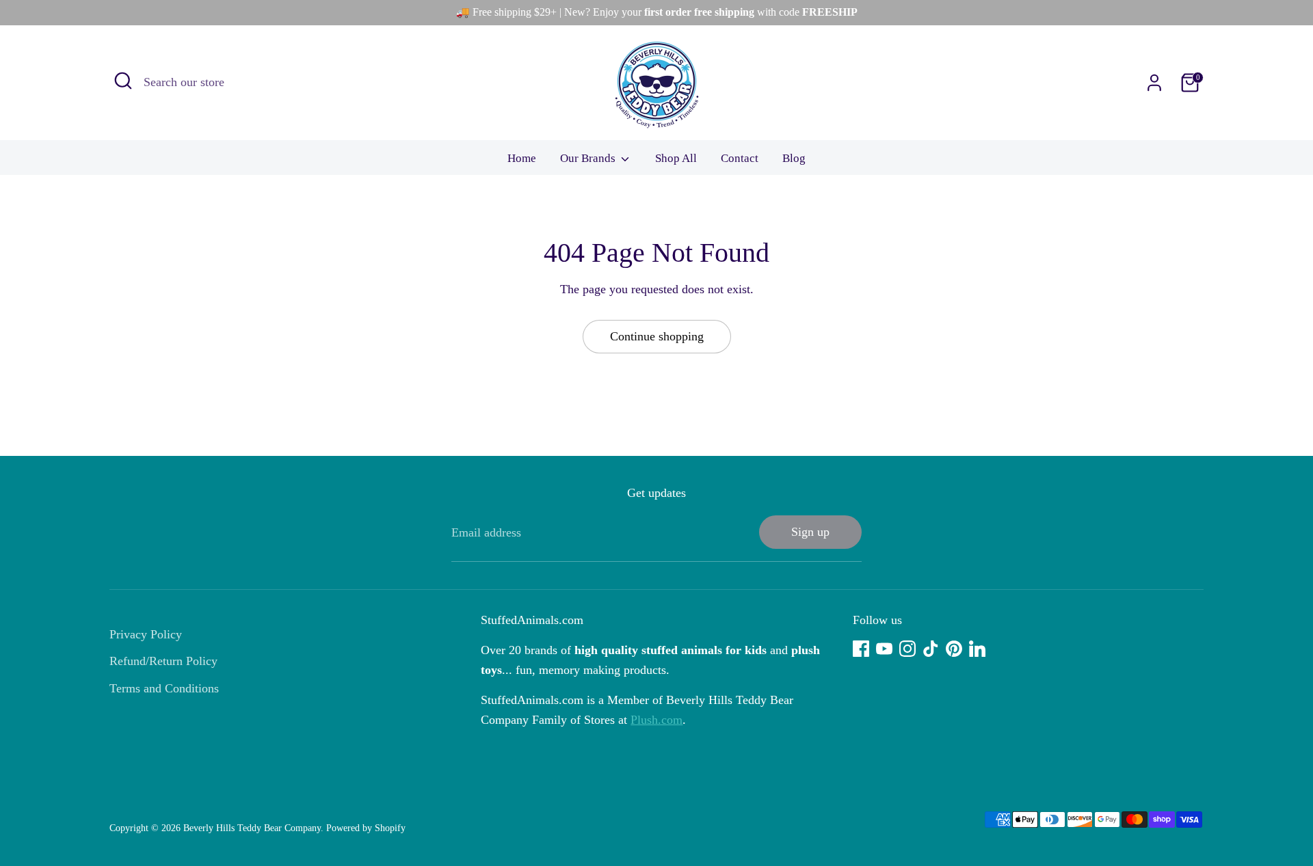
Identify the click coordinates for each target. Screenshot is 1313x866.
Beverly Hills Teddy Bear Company (252, 828)
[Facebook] (861, 648)
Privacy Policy (145, 634)
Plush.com (656, 720)
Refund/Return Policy (163, 661)
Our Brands (589, 158)
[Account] (1154, 82)
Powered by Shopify (366, 828)
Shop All (676, 158)
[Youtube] (884, 648)
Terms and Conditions (164, 688)
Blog (794, 158)
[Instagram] (907, 648)
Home (521, 158)
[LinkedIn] (977, 648)
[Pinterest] (954, 648)
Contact (739, 158)
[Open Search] (123, 80)
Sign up (810, 532)
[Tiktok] (931, 648)
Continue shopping (657, 336)
